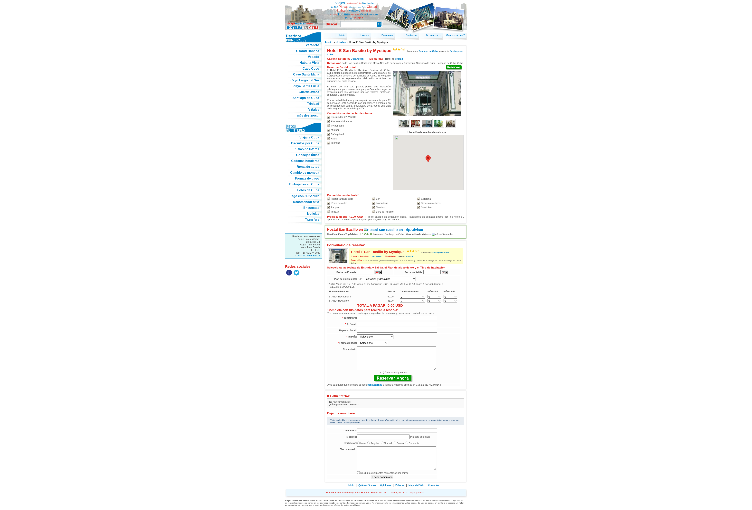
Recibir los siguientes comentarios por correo (384, 473)
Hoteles (341, 42)
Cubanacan (376, 257)
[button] (428, 159)
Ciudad (399, 58)
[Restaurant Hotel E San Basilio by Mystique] (415, 126)
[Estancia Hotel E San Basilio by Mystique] (450, 126)
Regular (375, 443)
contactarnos (374, 384)
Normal (388, 443)
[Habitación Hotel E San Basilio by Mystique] (427, 126)
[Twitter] (296, 274)
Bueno (400, 443)
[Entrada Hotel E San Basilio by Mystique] (404, 126)
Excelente (414, 443)
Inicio (329, 42)
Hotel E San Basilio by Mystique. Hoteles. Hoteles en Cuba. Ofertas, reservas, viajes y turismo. (303, 13)
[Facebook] (289, 274)
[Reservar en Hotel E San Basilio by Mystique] (454, 68)
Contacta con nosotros (307, 255)
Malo (363, 443)
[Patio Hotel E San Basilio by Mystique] (438, 126)
